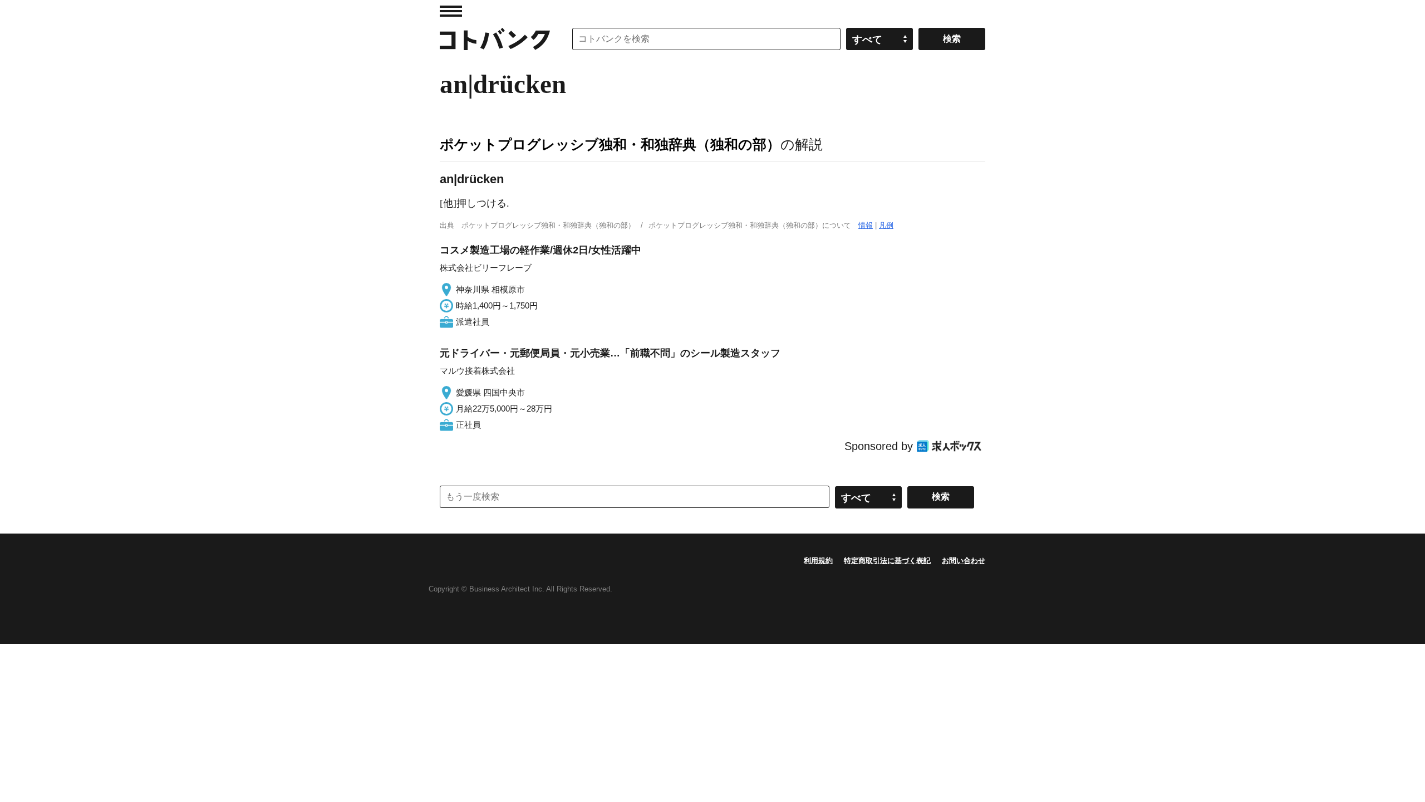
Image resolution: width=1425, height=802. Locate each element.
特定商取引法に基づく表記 (887, 560)
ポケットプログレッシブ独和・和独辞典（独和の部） (610, 144)
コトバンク (495, 39)
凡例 (886, 225)
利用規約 (818, 560)
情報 (865, 225)
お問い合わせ (963, 560)
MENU (451, 11)
